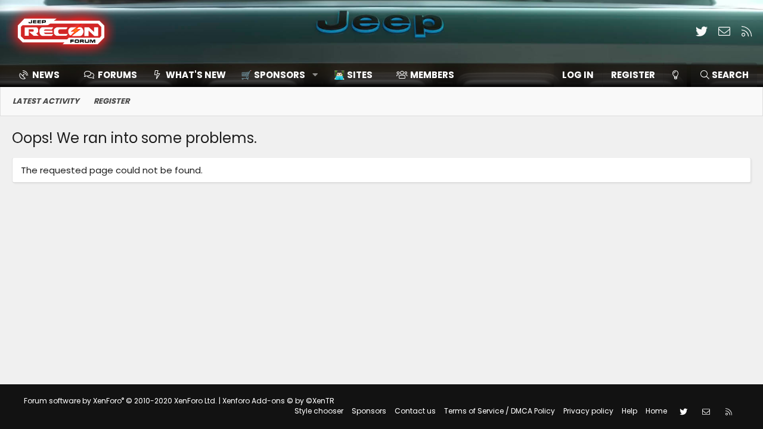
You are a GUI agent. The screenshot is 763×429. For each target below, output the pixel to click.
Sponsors (369, 411)
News (46, 75)
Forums (117, 75)
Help (629, 411)
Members (432, 75)
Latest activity (46, 101)
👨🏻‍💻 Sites (353, 75)
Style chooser (318, 411)
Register (111, 101)
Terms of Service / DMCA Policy (499, 411)
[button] (275, 75)
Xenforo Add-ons (278, 401)
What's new (196, 75)
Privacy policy (588, 411)
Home (656, 411)
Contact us (415, 411)
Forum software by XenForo (120, 401)
